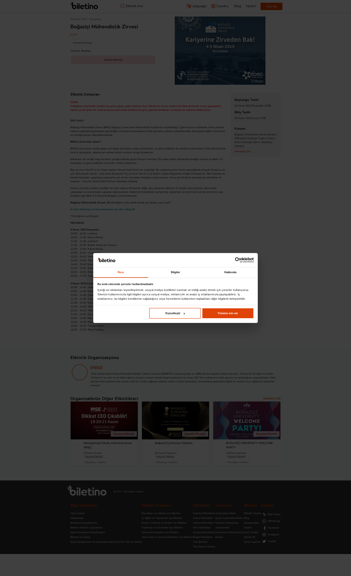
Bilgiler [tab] (175, 272)
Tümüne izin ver (228, 313)
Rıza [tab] (120, 272)
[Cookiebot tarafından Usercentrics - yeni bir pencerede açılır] (238, 260)
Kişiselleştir (172, 313)
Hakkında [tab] (230, 272)
